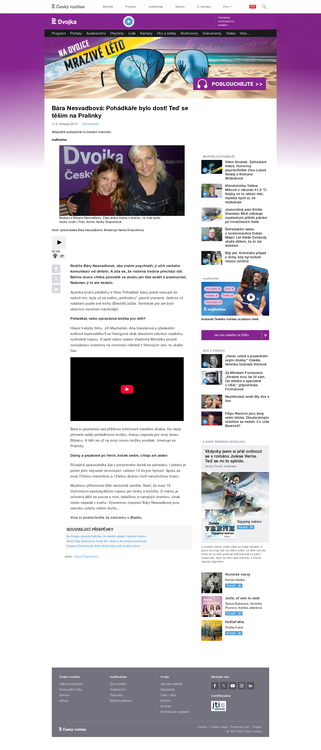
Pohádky (210, 295)
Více (245, 33)
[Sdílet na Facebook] (56, 269)
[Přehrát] (59, 242)
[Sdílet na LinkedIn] (56, 289)
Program (130, 6)
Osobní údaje (219, 726)
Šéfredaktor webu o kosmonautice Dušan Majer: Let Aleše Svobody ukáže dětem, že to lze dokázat (246, 237)
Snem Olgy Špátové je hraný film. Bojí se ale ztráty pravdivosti (106, 541)
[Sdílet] (62, 256)
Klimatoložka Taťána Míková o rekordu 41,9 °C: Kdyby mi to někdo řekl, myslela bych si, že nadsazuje (246, 194)
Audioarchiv (226, 21)
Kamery (223, 25)
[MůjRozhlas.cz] (59, 140)
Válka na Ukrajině (70, 684)
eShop (63, 700)
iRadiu (135, 517)
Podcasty (116, 695)
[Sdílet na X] (56, 279)
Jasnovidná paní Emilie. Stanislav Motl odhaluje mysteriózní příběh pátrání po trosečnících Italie (246, 216)
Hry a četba (166, 33)
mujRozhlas (156, 6)
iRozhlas (108, 6)
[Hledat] (264, 6)
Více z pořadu (214, 350)
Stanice (180, 6)
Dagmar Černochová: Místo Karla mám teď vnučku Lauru (103, 546)
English (257, 726)
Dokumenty (212, 33)
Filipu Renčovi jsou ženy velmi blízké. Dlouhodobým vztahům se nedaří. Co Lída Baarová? (247, 420)
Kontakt (165, 706)
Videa (230, 33)
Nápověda (167, 689)
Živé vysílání (212, 302)
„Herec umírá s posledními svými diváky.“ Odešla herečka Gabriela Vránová (246, 360)
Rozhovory (189, 33)
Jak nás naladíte (171, 684)
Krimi (228, 289)
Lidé (132, 33)
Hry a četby (211, 289)
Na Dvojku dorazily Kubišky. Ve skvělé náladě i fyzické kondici (106, 536)
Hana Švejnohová (86, 556)
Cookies (202, 726)
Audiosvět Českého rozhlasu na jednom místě (229, 319)
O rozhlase (204, 6)
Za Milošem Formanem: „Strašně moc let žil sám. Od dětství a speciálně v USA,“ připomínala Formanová (245, 381)
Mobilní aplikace (121, 700)
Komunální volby (70, 689)
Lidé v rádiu (168, 695)
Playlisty (117, 33)
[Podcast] (55, 256)
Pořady (76, 33)
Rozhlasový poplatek (174, 712)
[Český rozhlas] (68, 6)
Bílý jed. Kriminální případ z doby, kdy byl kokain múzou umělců (245, 257)
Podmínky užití (240, 726)
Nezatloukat (90, 124)
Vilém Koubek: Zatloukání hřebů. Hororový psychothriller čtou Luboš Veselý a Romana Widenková (245, 170)
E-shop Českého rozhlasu (224, 441)
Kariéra (165, 700)
